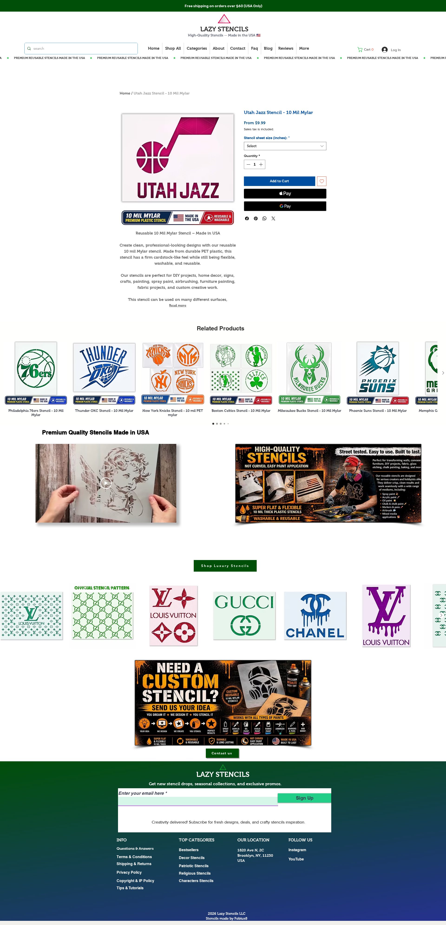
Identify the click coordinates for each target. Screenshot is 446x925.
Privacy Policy (129, 872)
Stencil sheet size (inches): (267, 138)
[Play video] (106, 483)
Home (125, 93)
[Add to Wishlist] (322, 181)
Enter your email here (141, 793)
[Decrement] (248, 164)
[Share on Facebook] (247, 218)
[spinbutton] (254, 164)
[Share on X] (273, 218)
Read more (177, 305)
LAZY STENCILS (224, 29)
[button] (366, 49)
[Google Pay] (285, 206)
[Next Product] (443, 373)
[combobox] (285, 146)
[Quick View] (36, 373)
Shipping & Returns (134, 864)
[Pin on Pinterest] (256, 218)
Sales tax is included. (259, 129)
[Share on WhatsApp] (264, 218)
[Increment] (261, 164)
